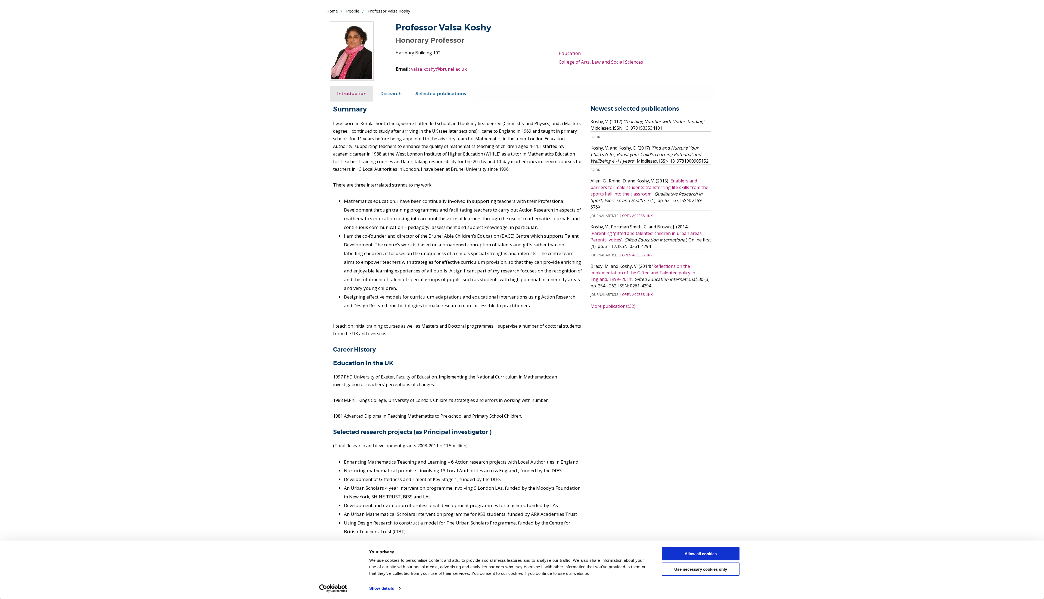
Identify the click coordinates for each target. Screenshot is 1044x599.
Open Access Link (637, 215)
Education (570, 53)
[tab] (351, 94)
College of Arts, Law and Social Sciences (601, 62)
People (352, 11)
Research (391, 94)
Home (332, 11)
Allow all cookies (701, 553)
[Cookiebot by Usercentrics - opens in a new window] (333, 588)
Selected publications (440, 94)
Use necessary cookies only (700, 569)
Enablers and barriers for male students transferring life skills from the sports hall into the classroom (649, 187)
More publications (613, 306)
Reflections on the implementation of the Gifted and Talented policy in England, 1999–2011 (643, 272)
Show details (381, 588)
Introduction (351, 94)
